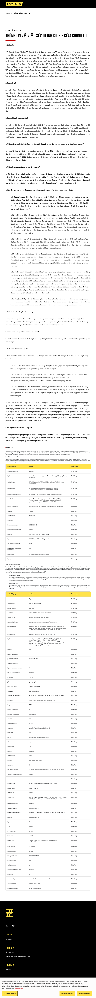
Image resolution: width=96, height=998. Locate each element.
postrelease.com (12, 851)
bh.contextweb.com (13, 525)
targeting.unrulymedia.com (15, 774)
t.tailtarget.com (12, 865)
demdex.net (11, 792)
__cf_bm (58, 476)
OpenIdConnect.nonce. (46, 488)
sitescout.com (11, 742)
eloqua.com (10, 691)
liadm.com (10, 732)
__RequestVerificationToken (36, 489)
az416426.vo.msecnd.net (14, 543)
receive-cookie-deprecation (43, 613)
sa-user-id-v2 (51, 628)
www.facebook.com (13, 663)
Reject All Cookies (84, 994)
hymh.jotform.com (12, 559)
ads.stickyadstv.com (13, 769)
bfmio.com (10, 677)
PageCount (31, 471)
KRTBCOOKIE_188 (36, 603)
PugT (30, 603)
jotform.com (11, 554)
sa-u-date (51, 629)
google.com (10, 874)
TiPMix (42, 482)
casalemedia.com (12, 808)
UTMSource (40, 643)
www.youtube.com (12, 856)
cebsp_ (39, 640)
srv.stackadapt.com (13, 879)
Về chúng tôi (10, 952)
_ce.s (46, 642)
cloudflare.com (11, 515)
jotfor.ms (10, 534)
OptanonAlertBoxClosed (49, 476)
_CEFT (50, 639)
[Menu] (89, 3)
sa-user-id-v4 (37, 628)
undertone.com (11, 846)
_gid (30, 622)
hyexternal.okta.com (13, 506)
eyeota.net (10, 817)
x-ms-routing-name (41, 494)
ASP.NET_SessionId (49, 482)
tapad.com (10, 728)
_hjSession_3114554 (43, 639)
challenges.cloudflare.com (14, 529)
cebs (55, 640)
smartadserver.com (13, 888)
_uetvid (31, 639)
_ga (33, 622)
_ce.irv (43, 640)
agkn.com (10, 520)
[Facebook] (13, 925)
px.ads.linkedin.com (13, 803)
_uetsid (35, 639)
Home (8, 13)
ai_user (56, 489)
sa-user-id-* (52, 626)
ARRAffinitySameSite (34, 482)
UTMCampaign (61, 642)
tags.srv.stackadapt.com (14, 812)
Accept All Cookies (67, 994)
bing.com (10, 649)
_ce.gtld (48, 640)
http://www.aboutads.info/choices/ (23, 381)
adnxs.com (10, 700)
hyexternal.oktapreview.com (15, 539)
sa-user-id (44, 628)
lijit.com (10, 760)
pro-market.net (12, 831)
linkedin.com (11, 840)
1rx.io (9, 826)
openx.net (10, 779)
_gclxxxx (58, 628)
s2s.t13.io (10, 719)
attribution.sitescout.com (14, 869)
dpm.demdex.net (12, 860)
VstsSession (32, 477)
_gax (51, 640)
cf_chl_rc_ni (57, 629)
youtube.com (11, 797)
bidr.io (9, 737)
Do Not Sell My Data (10, 994)
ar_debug (46, 617)
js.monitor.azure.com (13, 658)
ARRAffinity (57, 482)
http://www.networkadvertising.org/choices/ (56, 381)
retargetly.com (11, 788)
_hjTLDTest (58, 639)
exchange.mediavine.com (14, 695)
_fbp (30, 599)
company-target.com (13, 714)
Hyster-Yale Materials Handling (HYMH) (19, 956)
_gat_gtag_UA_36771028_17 (55, 643)
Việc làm (8, 969)
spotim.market (11, 755)
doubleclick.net (11, 783)
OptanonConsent (37, 476)
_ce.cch (31, 476)
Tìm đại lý (9, 939)
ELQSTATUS (31, 608)
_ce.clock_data (33, 640)
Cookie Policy (19, 989)
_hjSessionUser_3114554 (35, 642)
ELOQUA (31, 643)
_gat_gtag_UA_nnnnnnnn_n (50, 622)
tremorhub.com (12, 883)
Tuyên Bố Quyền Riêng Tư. (81, 339)
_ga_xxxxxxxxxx (38, 622)
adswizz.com (11, 746)
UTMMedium (32, 645)
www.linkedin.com (12, 723)
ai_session (31, 626)
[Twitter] (7, 925)
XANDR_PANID (32, 613)
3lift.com (10, 751)
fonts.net (10, 511)
